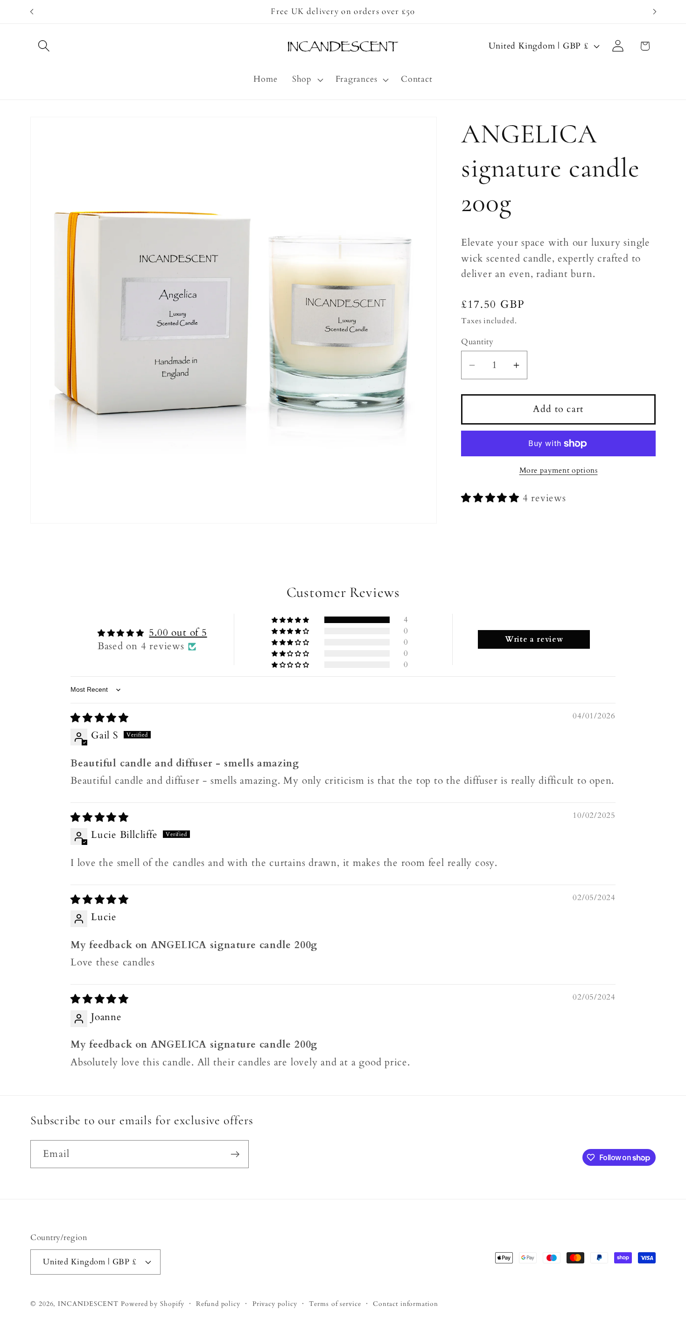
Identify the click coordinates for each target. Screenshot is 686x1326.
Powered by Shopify (152, 1303)
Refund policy (218, 1303)
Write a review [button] (534, 640)
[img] (99, 718)
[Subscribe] (235, 1154)
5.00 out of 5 (178, 633)
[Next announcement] (654, 11)
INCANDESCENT (88, 1303)
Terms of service (335, 1303)
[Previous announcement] (31, 11)
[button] (43, 46)
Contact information (405, 1303)
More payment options (558, 471)
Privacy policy (274, 1303)
